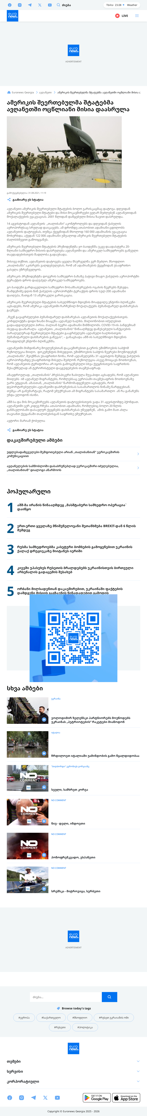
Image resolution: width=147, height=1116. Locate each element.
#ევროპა (24, 1017)
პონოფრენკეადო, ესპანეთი (73, 857)
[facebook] (10, 5)
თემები (14, 1061)
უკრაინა (56, 698)
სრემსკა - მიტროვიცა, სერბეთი (75, 891)
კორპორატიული (23, 1081)
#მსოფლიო (79, 1017)
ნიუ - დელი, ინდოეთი (68, 823)
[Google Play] (97, 1097)
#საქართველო (51, 1017)
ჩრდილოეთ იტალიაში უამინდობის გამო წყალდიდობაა (95, 756)
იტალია (55, 732)
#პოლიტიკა (85, 1027)
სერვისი (15, 1071)
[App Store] (126, 1097)
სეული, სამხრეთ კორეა (69, 790)
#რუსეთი (60, 1027)
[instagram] (20, 5)
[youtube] (50, 5)
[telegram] (30, 5)
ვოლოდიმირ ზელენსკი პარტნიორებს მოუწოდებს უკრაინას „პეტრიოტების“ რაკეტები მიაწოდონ (90, 720)
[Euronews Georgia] (12, 15)
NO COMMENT (58, 800)
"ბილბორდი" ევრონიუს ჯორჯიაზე (70, 766)
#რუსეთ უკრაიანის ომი (114, 1017)
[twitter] (40, 5)
